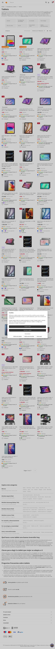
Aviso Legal (39, 336)
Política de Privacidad (29, 336)
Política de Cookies (17, 336)
